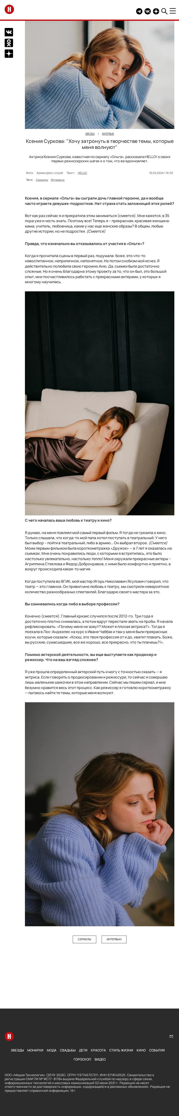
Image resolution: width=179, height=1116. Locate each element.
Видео (100, 1059)
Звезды (17, 1050)
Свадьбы (68, 1050)
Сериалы (42, 180)
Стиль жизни (121, 1050)
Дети (83, 1050)
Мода (51, 1050)
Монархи (35, 1050)
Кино (141, 1050)
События (157, 1050)
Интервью (58, 180)
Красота (98, 1050)
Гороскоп (82, 1059)
